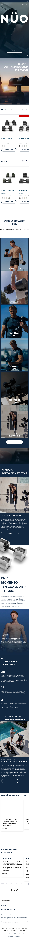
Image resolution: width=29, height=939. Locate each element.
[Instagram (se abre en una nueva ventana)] (5, 909)
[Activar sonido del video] (27, 55)
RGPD (15, 933)
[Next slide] (26, 109)
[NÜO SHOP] (14, 889)
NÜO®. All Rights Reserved (15, 936)
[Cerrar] (27, 1)
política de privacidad (8, 933)
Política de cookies (21, 933)
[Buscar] (23, 4)
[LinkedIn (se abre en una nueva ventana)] (11, 909)
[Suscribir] (26, 922)
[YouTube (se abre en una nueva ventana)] (8, 909)
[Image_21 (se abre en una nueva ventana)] (14, 909)
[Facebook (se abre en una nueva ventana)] (1, 909)
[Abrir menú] (2, 4)
